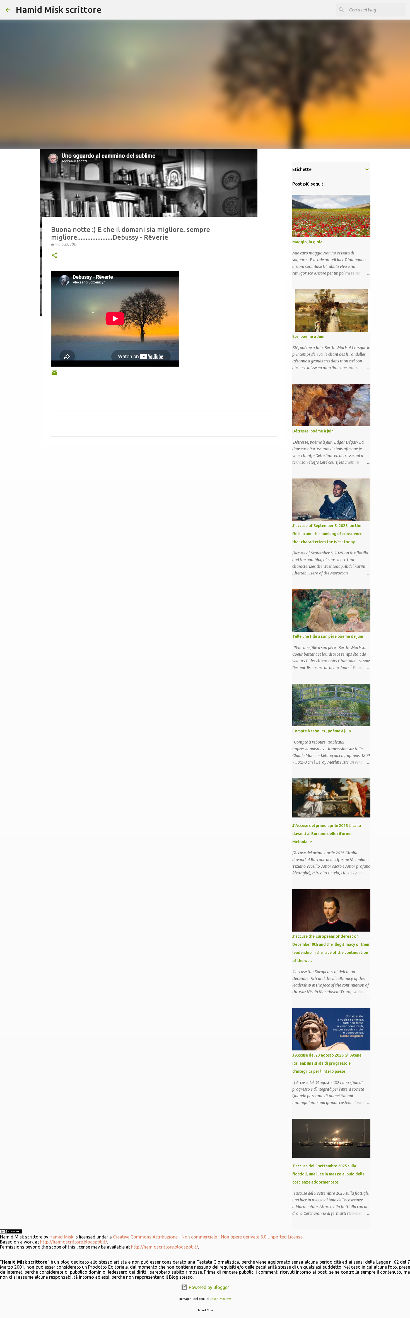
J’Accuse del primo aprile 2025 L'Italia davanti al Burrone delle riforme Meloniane (326, 833)
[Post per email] (54, 375)
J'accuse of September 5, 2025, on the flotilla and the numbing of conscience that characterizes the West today (327, 533)
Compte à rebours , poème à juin (321, 731)
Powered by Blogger (208, 1287)
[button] (54, 255)
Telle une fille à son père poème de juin (327, 636)
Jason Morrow (220, 1298)
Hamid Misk (61, 1236)
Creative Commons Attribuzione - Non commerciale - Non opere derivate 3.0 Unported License (208, 1236)
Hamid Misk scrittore (59, 9)
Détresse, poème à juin (313, 431)
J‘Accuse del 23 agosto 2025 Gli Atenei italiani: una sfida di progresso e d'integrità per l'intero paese (327, 1063)
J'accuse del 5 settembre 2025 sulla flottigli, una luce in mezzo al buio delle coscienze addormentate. (328, 1174)
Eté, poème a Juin (308, 336)
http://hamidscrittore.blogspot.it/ (73, 1241)
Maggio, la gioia (307, 242)
